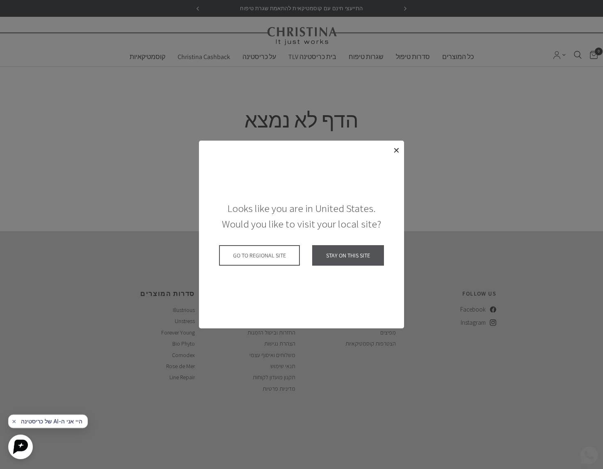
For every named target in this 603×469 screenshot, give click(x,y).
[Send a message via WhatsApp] (589, 455)
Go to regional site (259, 255)
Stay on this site (348, 255)
